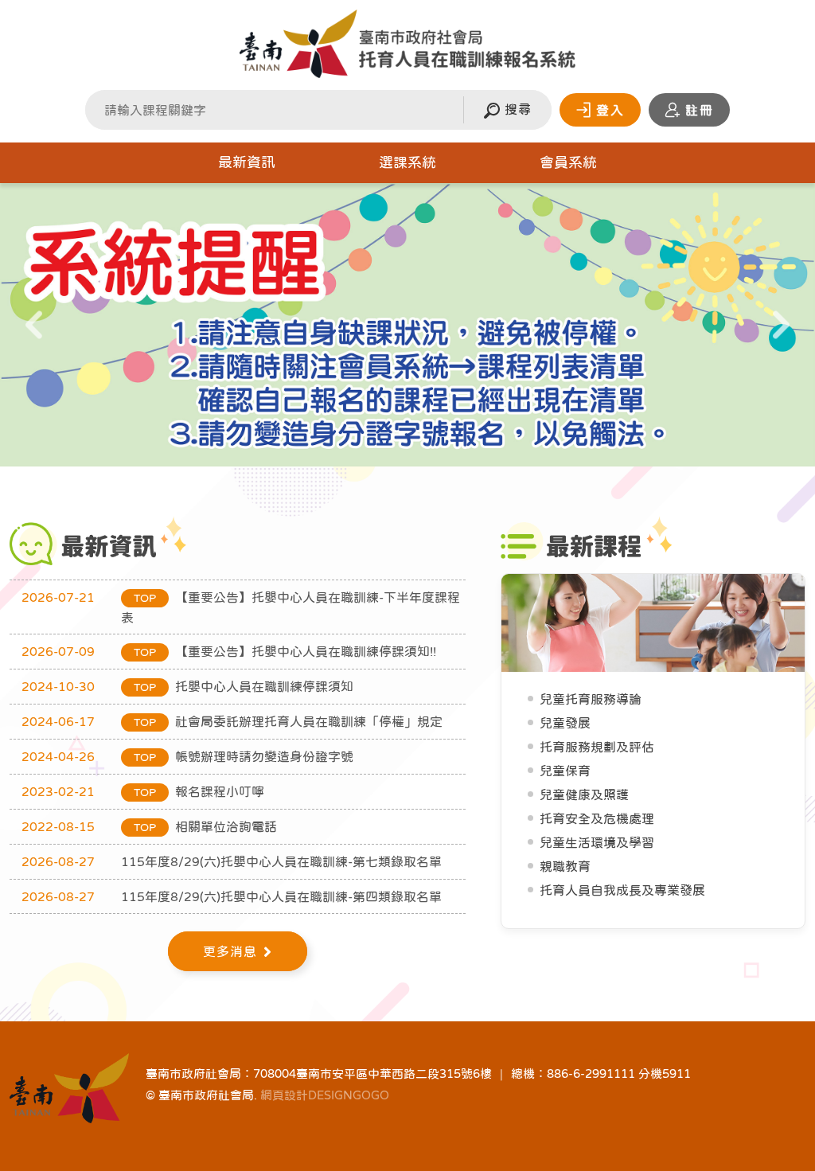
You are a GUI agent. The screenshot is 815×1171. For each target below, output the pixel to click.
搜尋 (516, 109)
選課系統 (407, 162)
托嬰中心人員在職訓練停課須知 (243, 686)
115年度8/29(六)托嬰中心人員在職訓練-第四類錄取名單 (281, 896)
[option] (407, 324)
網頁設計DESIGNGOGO (324, 1095)
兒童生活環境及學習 (597, 842)
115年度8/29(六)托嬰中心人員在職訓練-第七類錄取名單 (281, 861)
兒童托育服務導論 (590, 699)
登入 (610, 109)
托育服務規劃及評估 (597, 746)
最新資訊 (246, 162)
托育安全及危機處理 (597, 818)
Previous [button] (34, 327)
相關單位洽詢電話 (205, 826)
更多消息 (230, 951)
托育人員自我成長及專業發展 (622, 890)
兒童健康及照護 (584, 794)
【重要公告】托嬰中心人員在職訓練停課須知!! (285, 651)
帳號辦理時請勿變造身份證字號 (243, 756)
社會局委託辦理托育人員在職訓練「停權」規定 (288, 721)
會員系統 (568, 162)
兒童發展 (565, 722)
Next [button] (781, 327)
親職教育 (565, 866)
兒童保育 (565, 770)
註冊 (699, 109)
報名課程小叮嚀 (199, 791)
